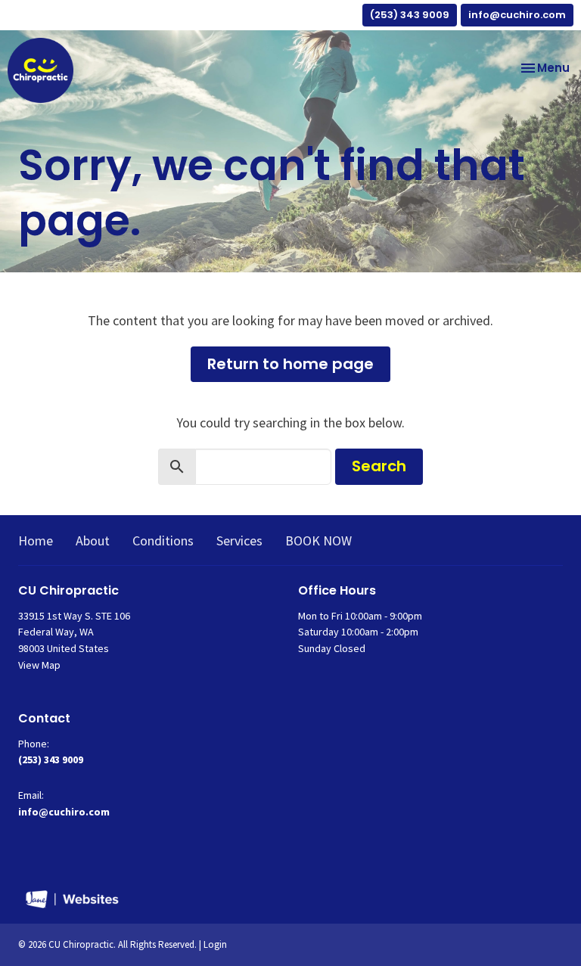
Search (379, 466)
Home (35, 540)
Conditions (163, 540)
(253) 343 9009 (409, 15)
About (93, 540)
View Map (39, 665)
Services (239, 540)
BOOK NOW (318, 540)
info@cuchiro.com (517, 15)
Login (215, 944)
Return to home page (290, 363)
